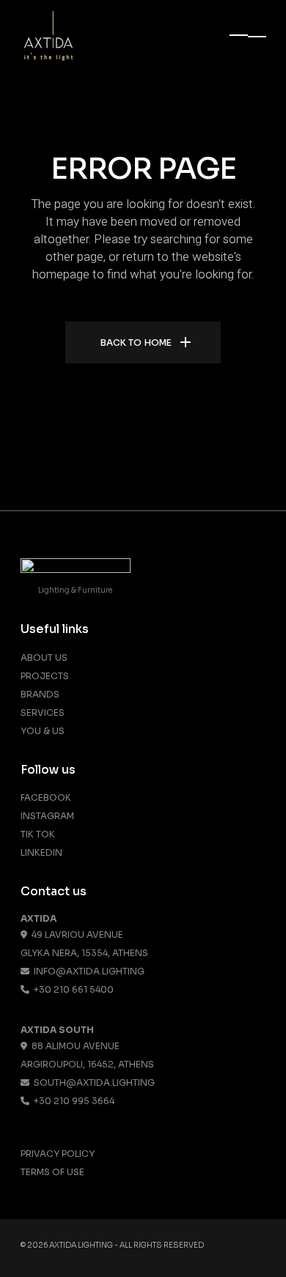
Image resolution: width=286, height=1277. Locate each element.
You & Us (43, 730)
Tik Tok (38, 834)
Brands (40, 694)
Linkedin (41, 852)
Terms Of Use (52, 1171)
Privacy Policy (58, 1153)
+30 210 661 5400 (71, 989)
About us (44, 657)
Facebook (46, 797)
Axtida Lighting (81, 1245)
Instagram (47, 815)
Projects (45, 675)
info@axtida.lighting (86, 971)
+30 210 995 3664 (71, 1100)
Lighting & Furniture (75, 590)
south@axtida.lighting (92, 1082)
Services (43, 712)
